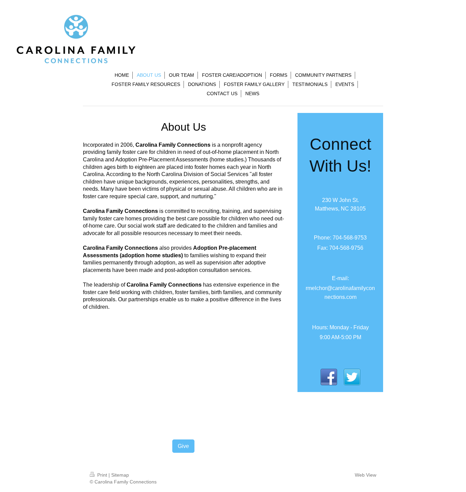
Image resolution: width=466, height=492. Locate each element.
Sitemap (120, 475)
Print (102, 475)
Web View (365, 475)
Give (183, 446)
